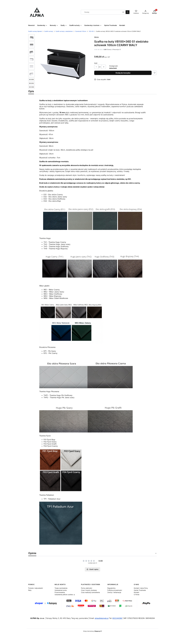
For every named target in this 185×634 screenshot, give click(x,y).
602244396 (117, 618)
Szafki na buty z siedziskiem (64, 31)
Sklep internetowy (91, 631)
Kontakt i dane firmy (141, 588)
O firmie (136, 594)
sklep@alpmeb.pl (102, 618)
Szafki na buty (48, 31)
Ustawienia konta (61, 590)
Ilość (95, 63)
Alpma (96, 37)
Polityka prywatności (114, 590)
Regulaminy (111, 588)
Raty (29, 590)
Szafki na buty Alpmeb (35, 31)
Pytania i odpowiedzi (35, 588)
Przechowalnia (60, 592)
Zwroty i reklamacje (114, 592)
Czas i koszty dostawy (89, 590)
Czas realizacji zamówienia (90, 592)
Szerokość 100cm (80, 31)
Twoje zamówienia (61, 588)
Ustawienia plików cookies (64, 594)
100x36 (91, 31)
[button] (127, 12)
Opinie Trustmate (140, 590)
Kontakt (136, 592)
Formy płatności (86, 588)
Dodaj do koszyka (123, 73)
